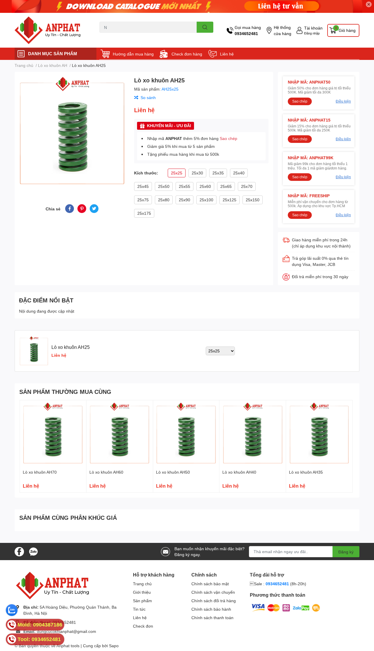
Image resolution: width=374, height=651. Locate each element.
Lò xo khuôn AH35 (306, 472)
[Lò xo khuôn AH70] (53, 433)
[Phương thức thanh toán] (286, 607)
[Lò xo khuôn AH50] (186, 433)
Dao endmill (109, 36)
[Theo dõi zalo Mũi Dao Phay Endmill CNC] (33, 550)
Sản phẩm (142, 600)
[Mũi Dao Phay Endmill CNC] (51, 30)
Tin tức (139, 609)
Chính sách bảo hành (211, 609)
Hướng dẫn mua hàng (133, 53)
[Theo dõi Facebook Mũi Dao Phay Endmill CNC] (19, 550)
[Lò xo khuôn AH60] (119, 433)
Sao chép (228, 138)
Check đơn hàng (187, 53)
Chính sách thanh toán (212, 617)
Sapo (114, 645)
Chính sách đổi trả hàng (213, 600)
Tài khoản (313, 27)
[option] (72, 131)
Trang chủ (142, 583)
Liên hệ (227, 53)
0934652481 (246, 33)
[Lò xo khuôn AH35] (319, 433)
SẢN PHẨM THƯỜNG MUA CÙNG (65, 391)
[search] (205, 27)
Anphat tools (67, 645)
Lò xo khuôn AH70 (40, 472)
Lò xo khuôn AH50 (173, 472)
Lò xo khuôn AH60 (106, 472)
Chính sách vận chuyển (213, 592)
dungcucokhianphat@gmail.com (66, 631)
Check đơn (143, 626)
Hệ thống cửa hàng (282, 30)
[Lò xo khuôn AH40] (252, 433)
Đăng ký (346, 551)
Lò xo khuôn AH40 (239, 472)
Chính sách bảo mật (210, 583)
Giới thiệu (142, 592)
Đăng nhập (312, 33)
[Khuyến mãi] (187, 6)
